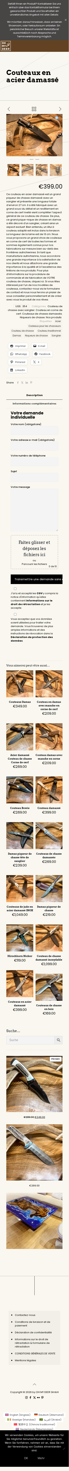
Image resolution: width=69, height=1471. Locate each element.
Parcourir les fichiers (34, 564)
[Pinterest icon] (42, 1397)
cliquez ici (38, 281)
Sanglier (56, 335)
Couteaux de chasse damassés (42, 314)
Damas (17, 335)
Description (34, 395)
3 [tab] (23, 156)
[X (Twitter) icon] (34, 1397)
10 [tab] (31, 161)
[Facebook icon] (30, 1397)
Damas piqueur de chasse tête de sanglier (20, 857)
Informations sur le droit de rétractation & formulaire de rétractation (32, 1343)
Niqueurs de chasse (32, 317)
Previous (7, 169)
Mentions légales (25, 1360)
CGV (39, 593)
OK (26, 1458)
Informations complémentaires (34, 403)
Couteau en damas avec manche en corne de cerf (49, 706)
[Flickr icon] (38, 1397)
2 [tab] (17, 156)
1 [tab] (11, 156)
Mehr (41, 1458)
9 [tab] (57, 156)
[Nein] (64, 1449)
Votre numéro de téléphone (28, 455)
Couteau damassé (49, 808)
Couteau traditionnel (49, 330)
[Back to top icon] (34, 1384)
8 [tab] (52, 156)
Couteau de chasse (22, 330)
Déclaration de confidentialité (33, 1332)
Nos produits (54, 317)
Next (61, 169)
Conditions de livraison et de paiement (32, 1323)
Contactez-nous (25, 1315)
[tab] (34, 395)
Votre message (20, 487)
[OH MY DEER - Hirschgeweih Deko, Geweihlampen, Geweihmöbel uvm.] (5, 46)
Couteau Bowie (20, 808)
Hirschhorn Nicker (19, 956)
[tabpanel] (34, 135)
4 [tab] (29, 156)
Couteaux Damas (20, 702)
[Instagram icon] (26, 1397)
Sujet (14, 471)
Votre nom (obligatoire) (26, 424)
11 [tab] (37, 161)
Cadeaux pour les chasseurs (44, 326)
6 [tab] (40, 156)
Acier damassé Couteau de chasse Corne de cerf (20, 759)
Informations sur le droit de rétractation (31, 602)
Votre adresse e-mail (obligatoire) (33, 440)
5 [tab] (34, 156)
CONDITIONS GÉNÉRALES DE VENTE (35, 1353)
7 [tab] (46, 156)
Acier (58, 321)
